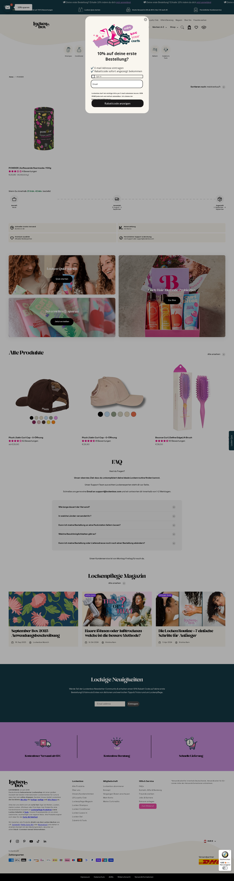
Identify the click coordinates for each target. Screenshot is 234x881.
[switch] (225, 868)
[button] (145, 19)
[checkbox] (117, 76)
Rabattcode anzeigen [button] (117, 103)
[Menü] (229, 851)
